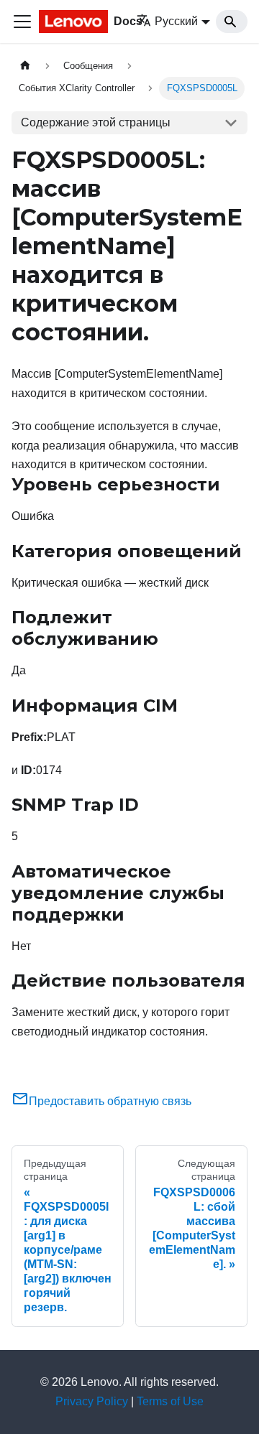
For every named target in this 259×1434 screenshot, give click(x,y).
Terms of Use (170, 1401)
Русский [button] (176, 21)
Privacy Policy (91, 1401)
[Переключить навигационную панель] (22, 21)
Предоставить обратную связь (110, 1101)
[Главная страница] (25, 66)
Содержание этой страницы (96, 122)
